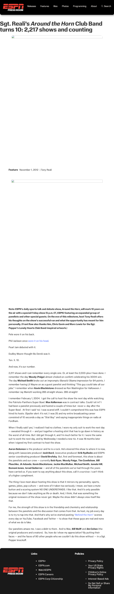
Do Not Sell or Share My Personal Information (99, 585)
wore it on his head (38, 341)
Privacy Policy (95, 561)
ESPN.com (44, 565)
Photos (65, 6)
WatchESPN (44, 570)
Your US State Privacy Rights (95, 566)
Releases (31, 6)
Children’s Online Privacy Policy (97, 573)
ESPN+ (42, 561)
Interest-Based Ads (98, 578)
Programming (79, 6)
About (94, 6)
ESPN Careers (45, 574)
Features (44, 6)
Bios (55, 6)
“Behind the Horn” (84, 514)
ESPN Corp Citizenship (50, 578)
